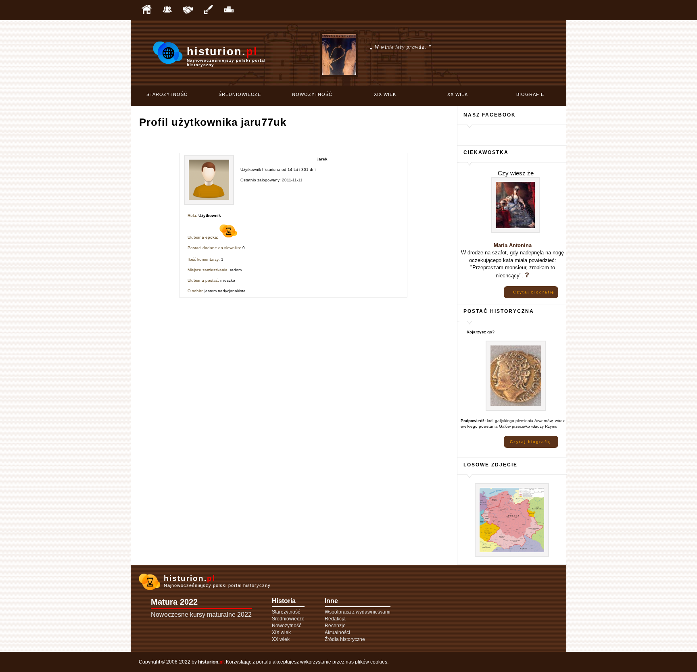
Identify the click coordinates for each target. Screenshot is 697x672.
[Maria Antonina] (515, 231)
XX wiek (457, 94)
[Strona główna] (146, 10)
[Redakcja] (167, 10)
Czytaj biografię (534, 292)
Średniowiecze (240, 94)
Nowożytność (312, 94)
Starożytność (167, 94)
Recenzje (335, 625)
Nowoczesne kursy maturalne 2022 (201, 614)
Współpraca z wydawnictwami (357, 612)
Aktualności (337, 632)
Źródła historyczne (345, 639)
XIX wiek (385, 94)
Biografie (530, 94)
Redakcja (335, 619)
